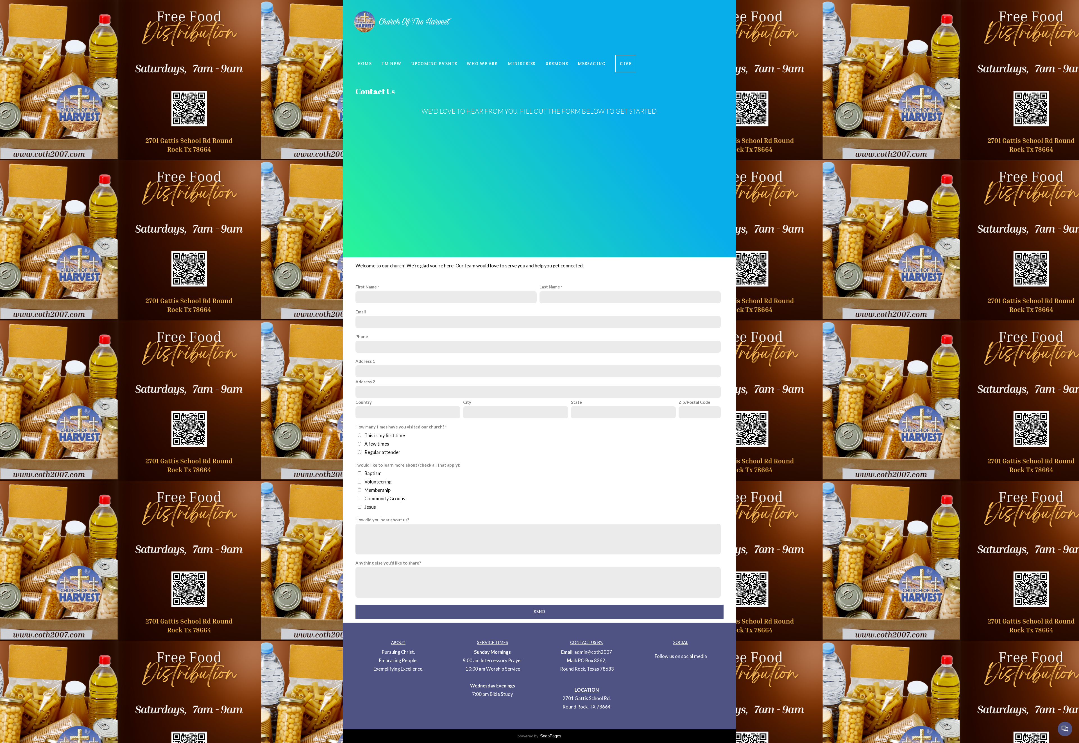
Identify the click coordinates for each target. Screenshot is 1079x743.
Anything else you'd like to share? (388, 562)
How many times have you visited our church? (399, 426)
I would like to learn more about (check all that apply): (407, 464)
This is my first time (384, 435)
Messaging (592, 63)
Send (539, 611)
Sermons (557, 63)
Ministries (522, 63)
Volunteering (377, 482)
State (576, 402)
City (467, 402)
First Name (366, 286)
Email (360, 311)
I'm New (391, 63)
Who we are (482, 63)
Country (363, 402)
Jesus (370, 507)
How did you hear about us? (382, 519)
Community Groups (384, 498)
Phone (361, 336)
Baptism (373, 473)
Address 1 (365, 361)
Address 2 (365, 381)
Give (626, 63)
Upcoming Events (434, 63)
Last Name (550, 286)
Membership (377, 490)
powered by (539, 735)
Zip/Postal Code (694, 402)
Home (364, 63)
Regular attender (382, 452)
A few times (376, 444)
